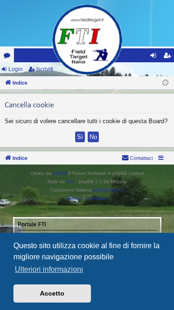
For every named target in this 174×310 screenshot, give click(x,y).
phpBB (60, 173)
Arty (70, 181)
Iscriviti (44, 69)
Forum (9, 57)
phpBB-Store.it (108, 189)
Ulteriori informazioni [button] (49, 269)
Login (15, 69)
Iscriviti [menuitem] (169, 57)
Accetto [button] (52, 293)
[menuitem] (137, 158)
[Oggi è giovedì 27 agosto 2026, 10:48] (165, 83)
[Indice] (87, 39)
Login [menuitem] (155, 57)
